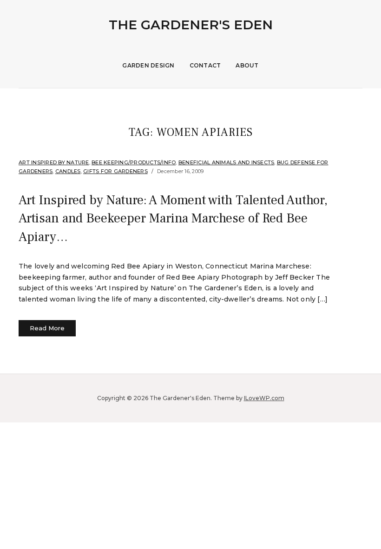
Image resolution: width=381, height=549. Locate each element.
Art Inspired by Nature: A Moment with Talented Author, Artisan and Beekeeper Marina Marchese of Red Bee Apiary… (173, 218)
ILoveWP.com (264, 398)
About (247, 65)
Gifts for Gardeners (115, 171)
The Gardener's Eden (191, 25)
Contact (205, 65)
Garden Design (148, 65)
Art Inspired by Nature (54, 162)
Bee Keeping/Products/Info (134, 162)
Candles (68, 171)
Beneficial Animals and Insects (226, 162)
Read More (47, 328)
